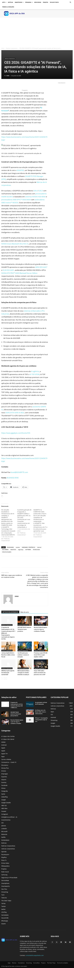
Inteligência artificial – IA (9, 817)
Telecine (4, 898)
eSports (3, 779)
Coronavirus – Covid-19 (8, 762)
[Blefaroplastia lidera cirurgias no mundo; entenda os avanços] (25, 664)
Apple (3, 748)
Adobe (3, 742)
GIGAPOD (20, 170)
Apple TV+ (4, 754)
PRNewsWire (5, 866)
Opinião (3, 852)
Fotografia (4, 791)
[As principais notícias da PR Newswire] (30, 704)
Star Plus (4, 889)
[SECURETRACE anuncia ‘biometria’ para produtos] (25, 621)
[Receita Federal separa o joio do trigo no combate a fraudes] (41, 621)
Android (4, 745)
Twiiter (3, 906)
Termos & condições (8, 7)
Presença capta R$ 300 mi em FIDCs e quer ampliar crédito (40, 655)
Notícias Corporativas (12, 48)
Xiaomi (3, 924)
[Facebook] (3, 84)
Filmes (3, 788)
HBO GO (4, 805)
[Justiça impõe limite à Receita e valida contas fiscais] (8, 646)
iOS (2, 823)
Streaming (28, 2)
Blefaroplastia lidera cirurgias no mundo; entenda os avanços (23, 672)
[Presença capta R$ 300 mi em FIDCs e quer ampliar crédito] (41, 646)
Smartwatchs (5, 886)
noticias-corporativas (8, 849)
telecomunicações (6, 552)
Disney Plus (5, 768)
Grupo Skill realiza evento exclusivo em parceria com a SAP (39, 672)
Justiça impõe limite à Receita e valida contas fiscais (8, 655)
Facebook (4, 785)
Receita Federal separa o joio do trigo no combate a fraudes (40, 629)
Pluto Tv (3, 860)
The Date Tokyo (54, 2)
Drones (3, 771)
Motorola (4, 834)
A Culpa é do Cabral (7, 739)
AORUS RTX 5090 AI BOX (14, 412)
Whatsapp (4, 921)
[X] (8, 84)
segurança (20, 549)
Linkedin (4, 828)
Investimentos (5, 820)
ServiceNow (37, 2)
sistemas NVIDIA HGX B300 (35, 197)
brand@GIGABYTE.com (19, 472)
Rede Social (5, 872)
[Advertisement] (37, 32)
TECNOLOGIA (36, 549)
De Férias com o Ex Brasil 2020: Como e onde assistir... (40, 712)
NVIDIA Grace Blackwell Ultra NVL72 (14, 244)
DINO (7, 75)
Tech (2, 895)
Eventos (3, 782)
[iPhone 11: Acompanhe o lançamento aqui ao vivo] (30, 720)
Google (3, 800)
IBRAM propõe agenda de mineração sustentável (7, 672)
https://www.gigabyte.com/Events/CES (15, 433)
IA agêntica (35, 371)
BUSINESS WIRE (13, 478)
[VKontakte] (65, 942)
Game (3, 794)
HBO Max (4, 808)
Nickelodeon (5, 840)
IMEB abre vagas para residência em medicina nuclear (11, 576)
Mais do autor (24, 612)
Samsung (4, 875)
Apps (3, 2)
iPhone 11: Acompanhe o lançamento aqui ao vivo (41, 719)
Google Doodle (6, 803)
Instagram (4, 814)
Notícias (10, 2)
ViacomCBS (4, 918)
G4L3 (41, 191)
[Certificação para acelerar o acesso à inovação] (25, 646)
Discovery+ (4, 765)
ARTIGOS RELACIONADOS (10, 612)
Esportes (4, 777)
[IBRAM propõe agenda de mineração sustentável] (8, 664)
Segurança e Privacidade (9, 877)
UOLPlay (4, 912)
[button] (70, 2)
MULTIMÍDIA (5, 549)
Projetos (45, 2)
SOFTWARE (28, 549)
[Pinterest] (12, 84)
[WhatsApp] (16, 84)
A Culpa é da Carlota (8, 736)
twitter (3, 909)
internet (39, 547)
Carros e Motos (6, 759)
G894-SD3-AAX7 (41, 267)
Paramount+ (5, 854)
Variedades (5, 915)
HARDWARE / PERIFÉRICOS (28, 547)
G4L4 (35, 191)
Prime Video (5, 863)
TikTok (3, 903)
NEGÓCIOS (13, 549)
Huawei (3, 811)
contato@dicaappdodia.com (35, 955)
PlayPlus (4, 857)
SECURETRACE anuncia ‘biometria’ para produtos (24, 629)
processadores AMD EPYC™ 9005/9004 (16, 199)
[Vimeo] (61, 942)
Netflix (3, 837)
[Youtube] (69, 942)
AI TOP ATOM (35, 374)
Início (2, 48)
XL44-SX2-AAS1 (8, 270)
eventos (18, 547)
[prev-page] (2, 678)
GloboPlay (4, 797)
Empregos (4, 774)
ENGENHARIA (10, 547)
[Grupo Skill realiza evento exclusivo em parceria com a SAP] (41, 664)
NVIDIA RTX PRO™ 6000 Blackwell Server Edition (19, 273)
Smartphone (18, 2)
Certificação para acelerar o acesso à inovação (23, 655)
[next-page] (5, 678)
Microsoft (4, 831)
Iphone (3, 826)
